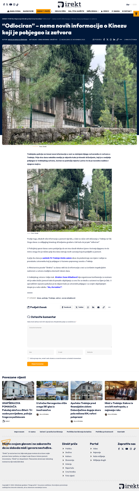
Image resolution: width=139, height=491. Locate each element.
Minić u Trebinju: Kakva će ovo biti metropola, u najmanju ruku (119, 407)
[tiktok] (17, 5)
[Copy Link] (117, 39)
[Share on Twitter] (107, 39)
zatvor (58, 298)
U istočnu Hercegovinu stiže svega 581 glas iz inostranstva (51, 407)
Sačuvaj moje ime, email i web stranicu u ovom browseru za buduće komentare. (55, 358)
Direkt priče (8, 398)
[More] (120, 39)
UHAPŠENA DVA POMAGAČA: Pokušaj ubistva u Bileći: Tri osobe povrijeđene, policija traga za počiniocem (17, 410)
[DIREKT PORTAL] (69, 4)
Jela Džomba (44, 414)
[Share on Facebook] (104, 39)
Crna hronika (43, 39)
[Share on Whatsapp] (110, 39)
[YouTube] (11, 4)
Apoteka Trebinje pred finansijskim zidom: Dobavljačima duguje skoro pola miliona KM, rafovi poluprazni (86, 410)
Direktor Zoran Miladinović (66, 277)
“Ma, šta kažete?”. (54, 287)
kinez (39, 298)
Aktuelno (33, 39)
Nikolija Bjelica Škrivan (17, 39)
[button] (136, 14)
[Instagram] (14, 4)
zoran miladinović (68, 298)
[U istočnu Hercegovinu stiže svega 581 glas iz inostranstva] (52, 390)
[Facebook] (4, 4)
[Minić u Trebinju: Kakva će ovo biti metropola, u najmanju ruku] (121, 390)
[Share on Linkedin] (114, 39)
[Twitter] (7, 4)
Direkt (7, 421)
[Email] (98, 307)
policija (45, 298)
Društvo (53, 39)
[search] (124, 4)
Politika (52, 398)
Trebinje (51, 298)
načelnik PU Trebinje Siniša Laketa (56, 258)
